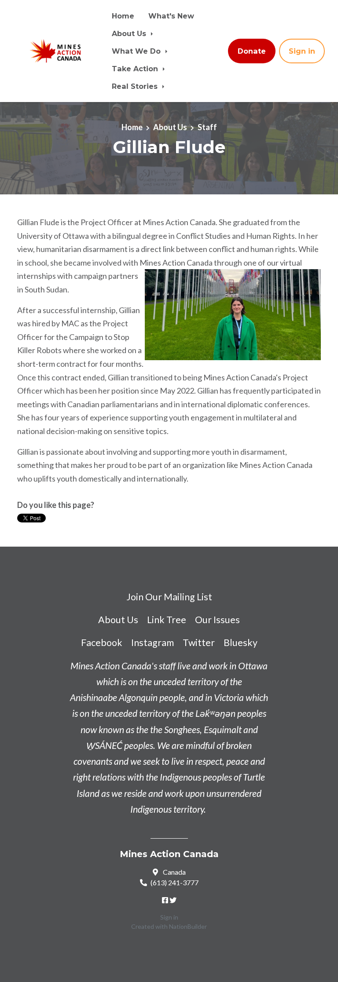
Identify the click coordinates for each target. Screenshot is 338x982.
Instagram (152, 642)
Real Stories (136, 86)
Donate (252, 51)
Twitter (199, 642)
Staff (207, 127)
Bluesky (240, 642)
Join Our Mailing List (169, 596)
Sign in (302, 51)
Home (123, 15)
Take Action (136, 68)
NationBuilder (188, 926)
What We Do (137, 51)
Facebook (101, 642)
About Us (130, 33)
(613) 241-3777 (174, 882)
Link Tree (166, 619)
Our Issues (217, 619)
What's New (171, 15)
